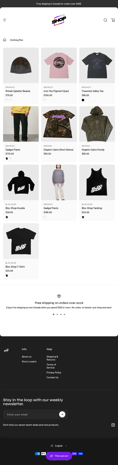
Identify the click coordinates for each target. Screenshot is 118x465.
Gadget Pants (13, 149)
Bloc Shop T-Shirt (15, 266)
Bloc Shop (11, 204)
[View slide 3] (61, 314)
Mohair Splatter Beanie (18, 91)
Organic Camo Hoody (93, 149)
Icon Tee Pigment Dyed (56, 91)
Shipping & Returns (52, 358)
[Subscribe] (62, 414)
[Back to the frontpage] (4, 39)
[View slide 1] (53, 314)
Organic (48, 146)
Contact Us (52, 377)
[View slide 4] (64, 314)
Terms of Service (51, 366)
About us (26, 356)
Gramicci (10, 87)
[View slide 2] (57, 314)
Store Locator (29, 361)
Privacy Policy (54, 372)
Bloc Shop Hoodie (15, 208)
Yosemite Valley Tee (93, 91)
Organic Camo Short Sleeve (58, 149)
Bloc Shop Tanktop (92, 208)
